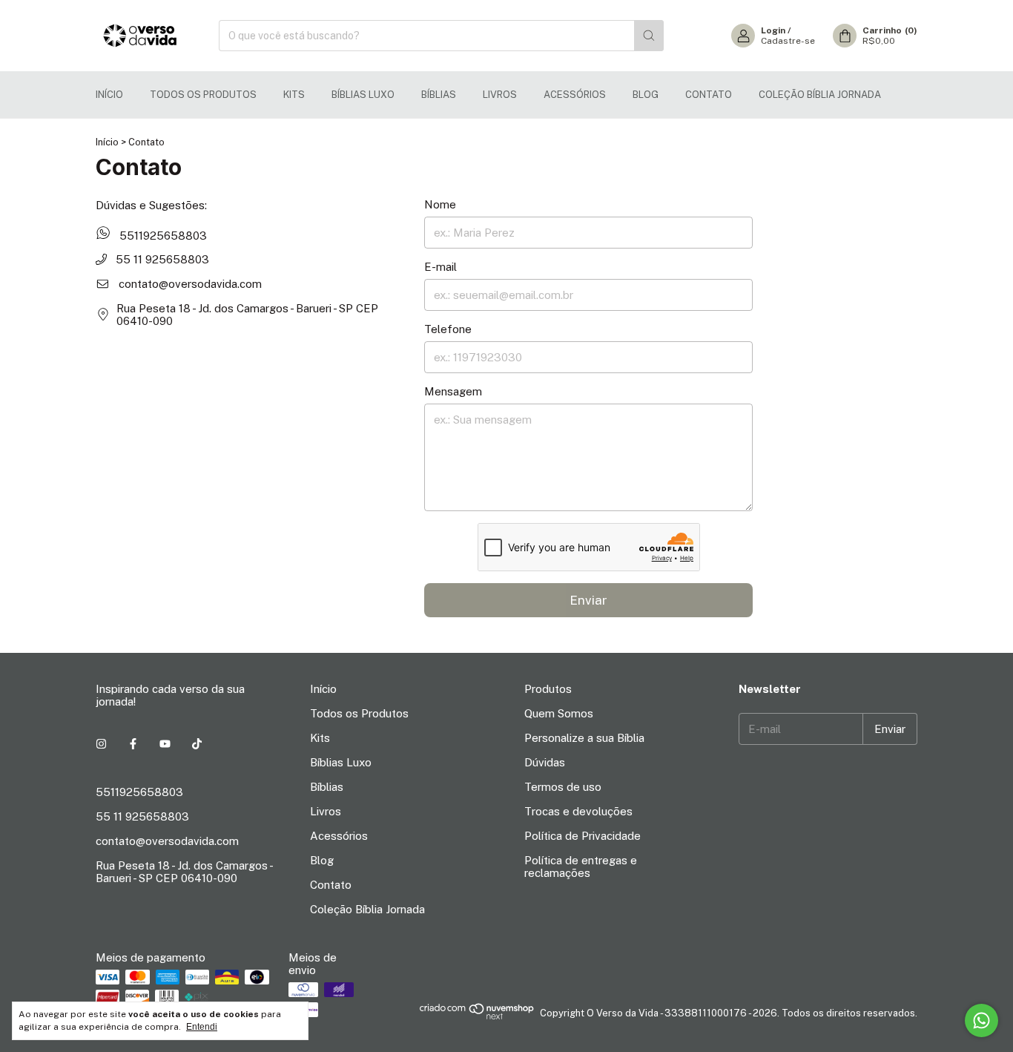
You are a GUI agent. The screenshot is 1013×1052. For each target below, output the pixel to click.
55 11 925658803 (161, 259)
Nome (440, 204)
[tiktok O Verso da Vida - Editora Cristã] (196, 743)
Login (773, 30)
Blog (646, 94)
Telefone (448, 329)
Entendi (201, 1027)
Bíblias (438, 94)
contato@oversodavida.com (190, 283)
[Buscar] (649, 35)
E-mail (440, 266)
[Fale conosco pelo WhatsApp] (981, 1020)
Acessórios (575, 94)
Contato (708, 94)
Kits (294, 94)
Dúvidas (544, 762)
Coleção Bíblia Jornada (820, 94)
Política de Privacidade (582, 835)
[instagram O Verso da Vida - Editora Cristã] (101, 743)
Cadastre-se (788, 41)
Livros (500, 94)
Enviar (588, 600)
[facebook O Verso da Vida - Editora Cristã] (133, 743)
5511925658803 (161, 235)
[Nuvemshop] (477, 1016)
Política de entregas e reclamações (580, 866)
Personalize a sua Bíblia (584, 738)
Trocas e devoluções (578, 811)
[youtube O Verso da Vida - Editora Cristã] (165, 743)
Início (109, 94)
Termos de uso (562, 786)
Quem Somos (558, 713)
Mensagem (453, 391)
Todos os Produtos (203, 94)
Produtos (548, 689)
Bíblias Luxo (363, 94)
